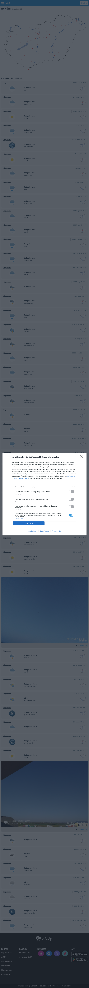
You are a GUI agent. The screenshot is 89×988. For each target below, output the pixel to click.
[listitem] (44, 487)
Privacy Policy (57, 531)
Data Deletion (32, 531)
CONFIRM (29, 523)
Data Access (44, 531)
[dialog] (44, 494)
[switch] (71, 491)
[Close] (82, 457)
